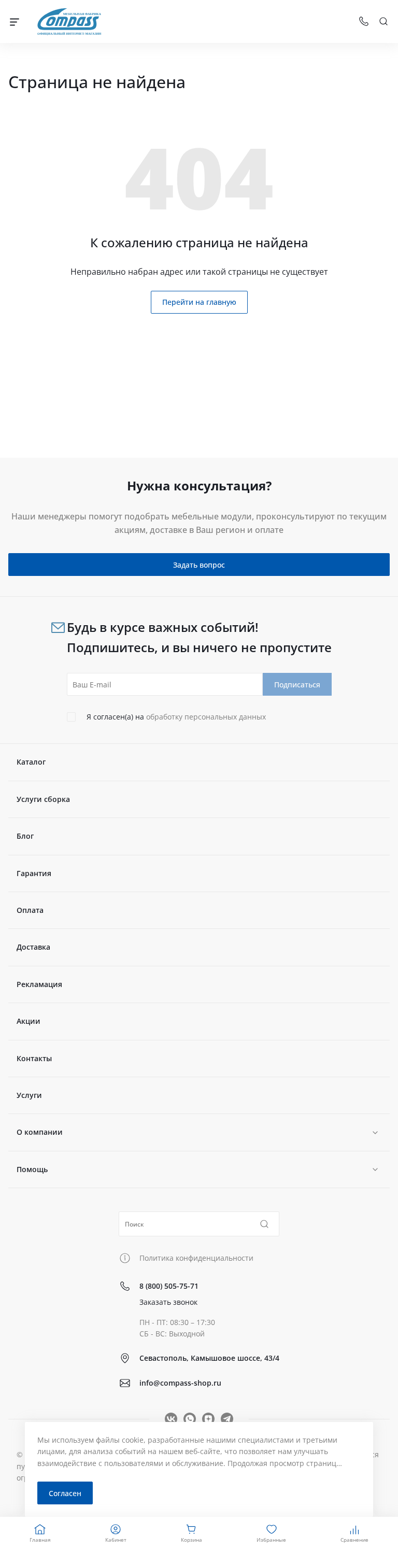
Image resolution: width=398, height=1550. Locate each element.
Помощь (32, 1169)
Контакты (34, 1058)
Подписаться (297, 684)
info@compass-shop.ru (180, 1383)
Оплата (30, 910)
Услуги (29, 1095)
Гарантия (34, 873)
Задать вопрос (199, 565)
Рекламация (39, 984)
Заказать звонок (168, 1302)
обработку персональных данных (206, 717)
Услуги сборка (43, 799)
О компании (40, 1132)
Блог (25, 836)
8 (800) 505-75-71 (168, 1286)
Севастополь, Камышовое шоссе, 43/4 (209, 1358)
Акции (28, 1021)
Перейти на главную (199, 302)
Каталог (31, 762)
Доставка (33, 947)
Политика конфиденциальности (196, 1258)
